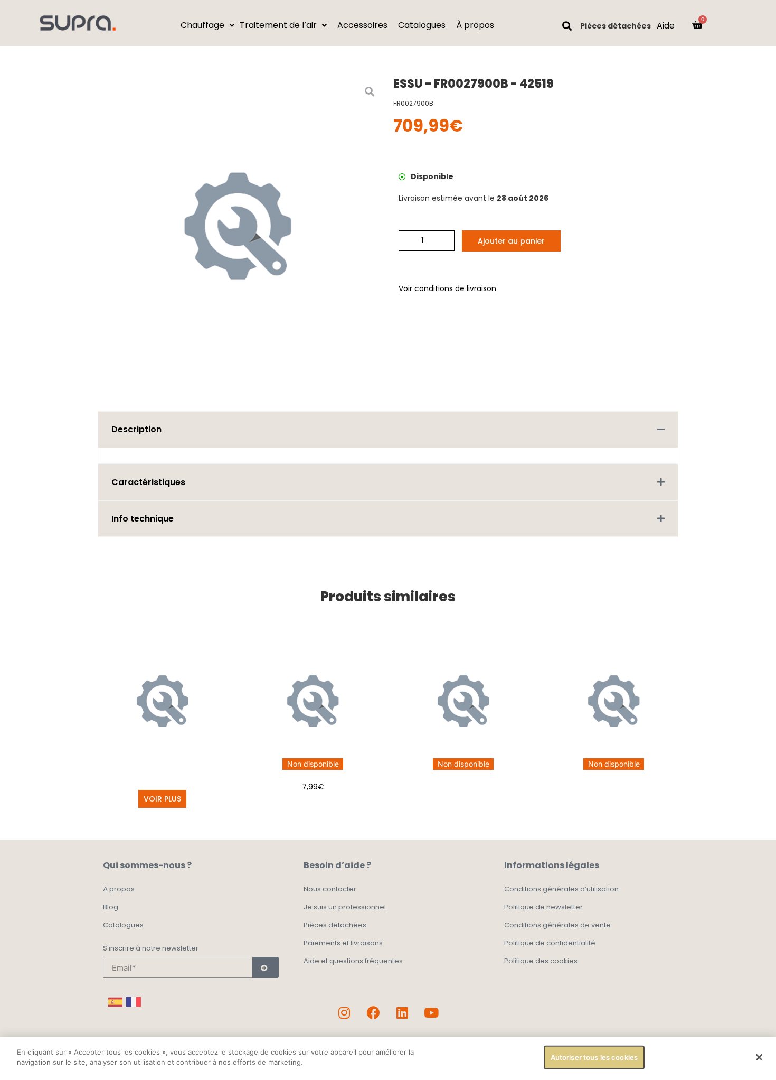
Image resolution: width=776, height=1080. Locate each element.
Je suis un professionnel (345, 907)
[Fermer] (759, 1057)
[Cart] (697, 25)
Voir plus (162, 799)
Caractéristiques (148, 482)
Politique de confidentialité (549, 943)
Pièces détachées (615, 26)
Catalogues (123, 925)
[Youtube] (431, 1012)
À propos (119, 889)
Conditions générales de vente (557, 925)
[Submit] (265, 967)
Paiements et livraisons (343, 943)
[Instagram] (344, 1012)
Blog (110, 907)
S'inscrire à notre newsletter (150, 949)
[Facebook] (373, 1012)
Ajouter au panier (511, 241)
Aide (666, 26)
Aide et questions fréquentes (353, 961)
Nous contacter (330, 889)
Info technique (142, 519)
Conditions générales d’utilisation (561, 889)
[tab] (388, 429)
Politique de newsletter (543, 907)
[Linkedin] (402, 1012)
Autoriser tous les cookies (594, 1057)
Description (136, 429)
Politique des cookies (541, 961)
